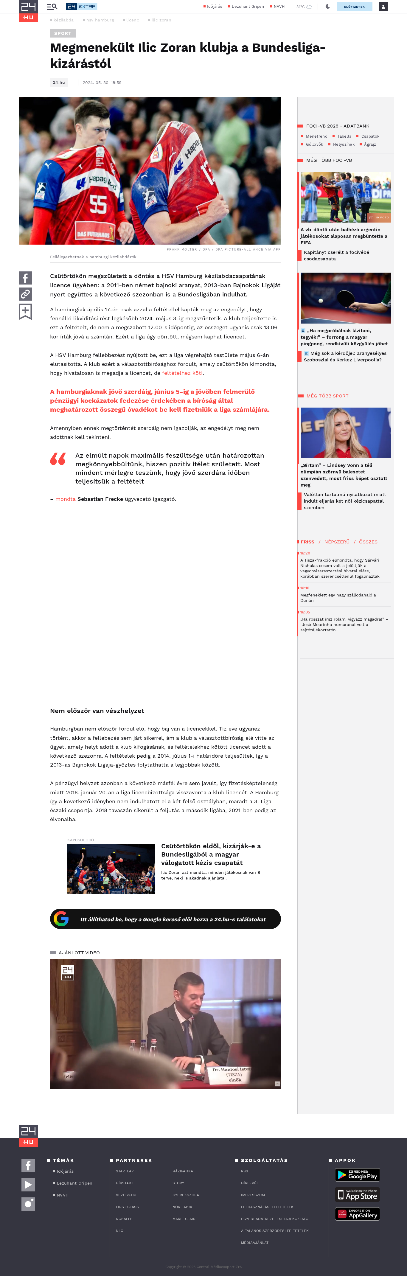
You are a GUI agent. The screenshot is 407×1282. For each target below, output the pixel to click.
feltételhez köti (182, 373)
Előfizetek (354, 6)
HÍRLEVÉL (250, 1183)
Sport (63, 33)
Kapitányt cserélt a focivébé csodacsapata (336, 255)
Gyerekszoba (186, 1195)
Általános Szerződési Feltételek (275, 1231)
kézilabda (64, 20)
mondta (65, 499)
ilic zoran (161, 20)
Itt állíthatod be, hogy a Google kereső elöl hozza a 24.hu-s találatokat (172, 919)
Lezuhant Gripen (248, 6)
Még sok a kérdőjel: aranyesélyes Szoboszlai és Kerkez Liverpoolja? (345, 356)
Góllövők (314, 144)
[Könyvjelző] (25, 312)
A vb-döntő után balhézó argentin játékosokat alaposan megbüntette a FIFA (344, 236)
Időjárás (214, 6)
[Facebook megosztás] (25, 278)
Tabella (343, 136)
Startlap (124, 1171)
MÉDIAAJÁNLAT (254, 1243)
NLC (119, 1231)
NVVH (279, 6)
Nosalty (124, 1219)
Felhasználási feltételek (267, 1207)
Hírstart (124, 1183)
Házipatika (183, 1171)
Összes (368, 542)
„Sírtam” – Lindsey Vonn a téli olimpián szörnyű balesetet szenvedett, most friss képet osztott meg (344, 475)
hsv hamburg (100, 20)
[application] (165, 1024)
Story (178, 1183)
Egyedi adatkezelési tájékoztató (274, 1219)
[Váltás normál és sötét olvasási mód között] (327, 6)
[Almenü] (52, 6)
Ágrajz (369, 144)
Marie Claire (185, 1219)
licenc (132, 20)
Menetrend (316, 136)
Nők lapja (182, 1207)
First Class (127, 1207)
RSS (244, 1171)
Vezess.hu (126, 1195)
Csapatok (369, 136)
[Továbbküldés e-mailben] (25, 294)
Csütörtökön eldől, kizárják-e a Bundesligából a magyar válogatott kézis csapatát (211, 854)
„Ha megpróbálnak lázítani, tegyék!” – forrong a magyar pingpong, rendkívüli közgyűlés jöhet (344, 337)
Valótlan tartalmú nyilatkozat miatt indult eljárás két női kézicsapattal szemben (345, 501)
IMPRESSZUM (253, 1195)
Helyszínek (343, 144)
